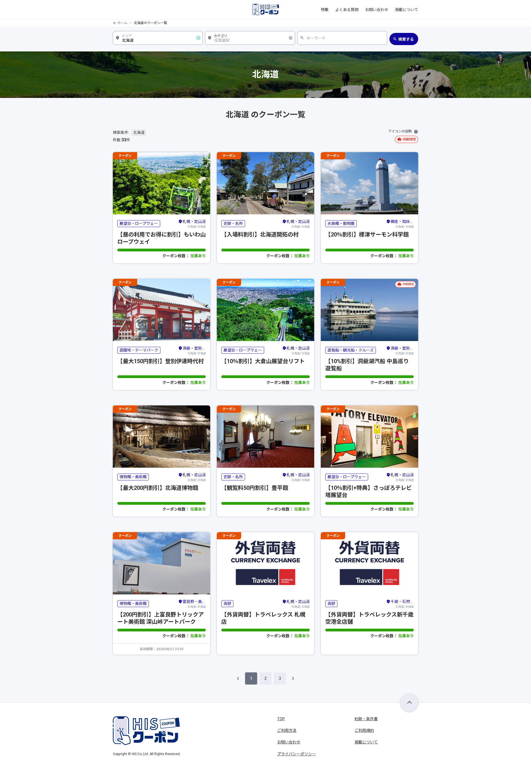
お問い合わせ (376, 9)
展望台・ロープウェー (138, 223)
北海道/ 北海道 (194, 223)
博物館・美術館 (133, 477)
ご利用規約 (364, 730)
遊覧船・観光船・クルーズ (350, 350)
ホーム (122, 23)
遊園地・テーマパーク (138, 350)
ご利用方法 (286, 730)
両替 (227, 603)
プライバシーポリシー (296, 754)
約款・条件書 (366, 719)
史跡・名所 (233, 223)
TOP (281, 719)
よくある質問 (346, 9)
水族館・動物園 (341, 223)
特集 (325, 9)
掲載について (406, 9)
